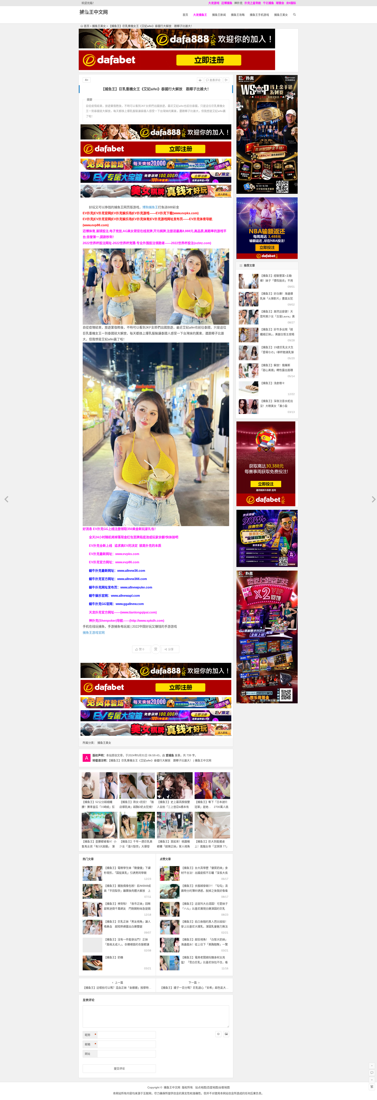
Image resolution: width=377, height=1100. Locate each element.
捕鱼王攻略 (238, 14)
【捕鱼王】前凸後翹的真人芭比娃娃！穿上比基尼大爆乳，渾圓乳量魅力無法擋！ (204, 926)
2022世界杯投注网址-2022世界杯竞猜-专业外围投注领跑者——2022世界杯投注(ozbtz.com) (147, 243)
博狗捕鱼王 (150, 207)
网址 (87, 1053)
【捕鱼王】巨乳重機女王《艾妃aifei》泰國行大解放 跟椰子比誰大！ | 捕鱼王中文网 (160, 760)
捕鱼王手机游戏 (259, 14)
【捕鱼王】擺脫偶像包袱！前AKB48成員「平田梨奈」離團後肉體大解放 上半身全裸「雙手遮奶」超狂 (127, 890)
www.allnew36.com (131, 570)
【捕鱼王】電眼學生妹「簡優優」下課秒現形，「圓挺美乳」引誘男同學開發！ (127, 872)
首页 (185, 14)
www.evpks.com (127, 554)
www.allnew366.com (132, 579)
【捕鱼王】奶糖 (113, 957)
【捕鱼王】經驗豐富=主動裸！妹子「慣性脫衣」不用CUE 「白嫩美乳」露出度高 (277, 280)
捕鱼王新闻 (219, 14)
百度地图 (212, 1087)
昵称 (90, 1035)
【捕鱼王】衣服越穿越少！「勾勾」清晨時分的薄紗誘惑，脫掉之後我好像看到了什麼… (204, 890)
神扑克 (238, 3)
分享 (171, 649)
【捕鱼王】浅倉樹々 (272, 383)
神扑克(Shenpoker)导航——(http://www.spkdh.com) (126, 620)
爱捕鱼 (170, 755)
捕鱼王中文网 (94, 12)
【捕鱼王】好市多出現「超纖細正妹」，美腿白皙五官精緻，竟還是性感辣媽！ (277, 334)
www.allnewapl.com (125, 595)
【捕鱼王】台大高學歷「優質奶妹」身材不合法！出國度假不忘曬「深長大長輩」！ (204, 872)
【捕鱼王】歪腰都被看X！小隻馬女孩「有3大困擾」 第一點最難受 (99, 846)
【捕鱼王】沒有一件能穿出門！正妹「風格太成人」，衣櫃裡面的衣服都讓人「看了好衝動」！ (126, 944)
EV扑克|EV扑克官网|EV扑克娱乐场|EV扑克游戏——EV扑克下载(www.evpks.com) (141, 213)
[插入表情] (218, 1034)
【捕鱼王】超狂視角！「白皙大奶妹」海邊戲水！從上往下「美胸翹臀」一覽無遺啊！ (204, 944)
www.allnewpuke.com (136, 587)
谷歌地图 (224, 1087)
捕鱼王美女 (281, 14)
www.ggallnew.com (130, 604)
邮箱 (90, 1044)
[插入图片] (226, 1034)
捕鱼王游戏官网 (94, 632)
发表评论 (215, 80)
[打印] (200, 80)
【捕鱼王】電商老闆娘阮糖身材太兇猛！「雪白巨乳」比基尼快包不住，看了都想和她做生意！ (204, 962)
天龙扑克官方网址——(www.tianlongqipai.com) (123, 612)
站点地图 (200, 1087)
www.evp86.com (127, 562)
